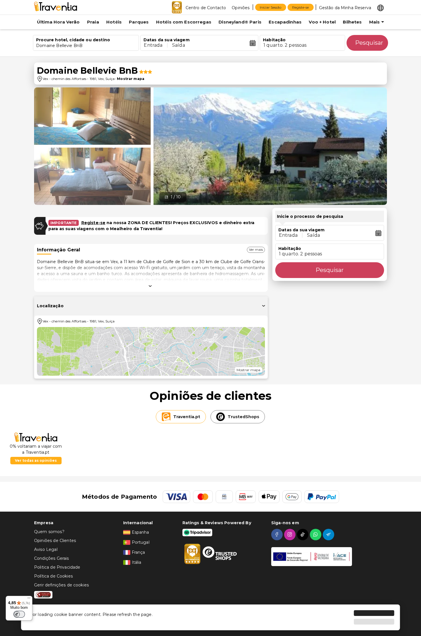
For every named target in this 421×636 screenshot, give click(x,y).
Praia (93, 22)
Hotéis (114, 22)
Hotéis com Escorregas (183, 22)
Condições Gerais (51, 558)
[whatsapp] (316, 534)
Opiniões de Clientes (55, 540)
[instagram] (290, 534)
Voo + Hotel (322, 22)
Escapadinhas (285, 22)
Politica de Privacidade (57, 567)
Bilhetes (352, 22)
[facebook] (277, 534)
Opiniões (240, 7)
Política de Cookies (53, 576)
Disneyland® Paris (240, 22)
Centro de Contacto (206, 7)
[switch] (19, 614)
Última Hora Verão (58, 22)
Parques (139, 22)
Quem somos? (49, 531)
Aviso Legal (46, 549)
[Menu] (28, 599)
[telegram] (329, 534)
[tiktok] (303, 534)
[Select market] (380, 7)
